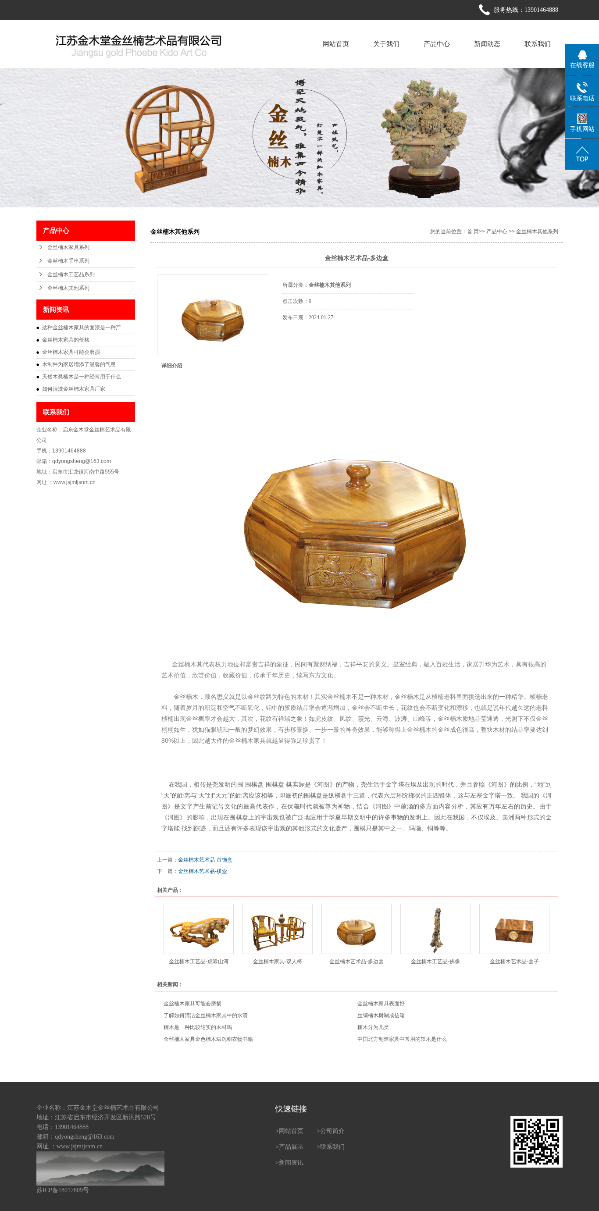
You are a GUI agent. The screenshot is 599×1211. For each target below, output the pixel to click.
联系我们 (537, 43)
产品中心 (437, 43)
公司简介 (332, 1131)
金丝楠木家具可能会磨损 (71, 352)
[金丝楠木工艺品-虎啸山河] (199, 929)
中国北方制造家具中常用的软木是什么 (402, 1039)
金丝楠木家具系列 (68, 247)
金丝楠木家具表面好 (381, 1004)
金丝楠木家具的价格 (65, 340)
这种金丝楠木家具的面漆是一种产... (83, 327)
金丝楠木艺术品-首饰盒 (205, 860)
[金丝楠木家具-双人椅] (277, 929)
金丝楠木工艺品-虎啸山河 (198, 961)
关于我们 (386, 43)
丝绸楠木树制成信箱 (381, 1015)
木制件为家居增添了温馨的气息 (79, 364)
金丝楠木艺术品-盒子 (514, 961)
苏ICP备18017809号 (62, 1190)
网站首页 (336, 43)
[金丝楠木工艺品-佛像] (435, 929)
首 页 (473, 231)
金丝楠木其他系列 (68, 288)
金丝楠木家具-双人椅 (277, 961)
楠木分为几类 (373, 1027)
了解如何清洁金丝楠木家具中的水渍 (206, 1015)
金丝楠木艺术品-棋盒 (202, 871)
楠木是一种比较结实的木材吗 (198, 1027)
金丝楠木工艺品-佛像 (435, 961)
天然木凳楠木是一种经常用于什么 (81, 377)
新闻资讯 (291, 1162)
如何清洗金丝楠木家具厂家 (73, 389)
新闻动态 (487, 43)
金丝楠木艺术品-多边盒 (356, 961)
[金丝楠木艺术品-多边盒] (213, 314)
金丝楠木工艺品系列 (71, 274)
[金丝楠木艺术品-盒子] (514, 929)
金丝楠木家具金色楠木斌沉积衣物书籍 (208, 1039)
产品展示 (291, 1146)
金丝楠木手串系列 (68, 261)
